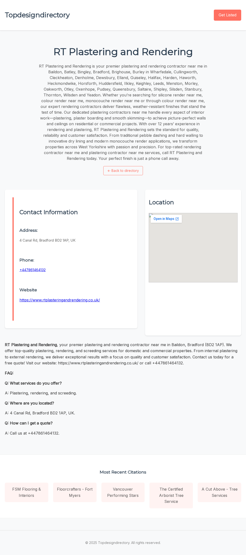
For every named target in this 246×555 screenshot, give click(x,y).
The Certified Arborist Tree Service (171, 495)
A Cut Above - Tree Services (220, 492)
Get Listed (227, 14)
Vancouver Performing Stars (123, 492)
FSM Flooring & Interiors (26, 492)
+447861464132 (32, 270)
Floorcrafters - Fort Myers (74, 492)
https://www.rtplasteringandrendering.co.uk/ (59, 300)
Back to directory (123, 170)
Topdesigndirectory (37, 15)
